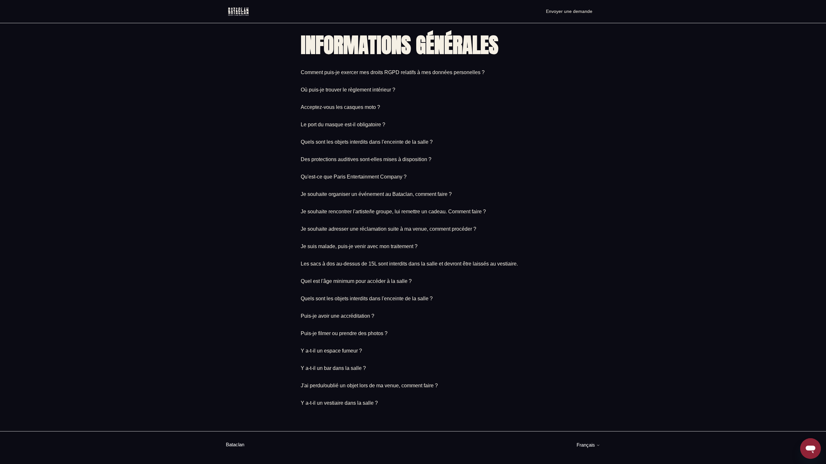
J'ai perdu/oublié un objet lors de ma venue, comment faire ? (369, 385)
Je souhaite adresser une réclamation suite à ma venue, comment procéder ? (388, 229)
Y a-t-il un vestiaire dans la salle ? (339, 403)
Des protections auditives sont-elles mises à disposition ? (366, 159)
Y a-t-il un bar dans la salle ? (333, 368)
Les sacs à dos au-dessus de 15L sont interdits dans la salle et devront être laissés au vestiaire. (409, 263)
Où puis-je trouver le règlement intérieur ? (348, 89)
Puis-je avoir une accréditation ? (337, 316)
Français (586, 445)
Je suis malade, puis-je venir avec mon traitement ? (359, 246)
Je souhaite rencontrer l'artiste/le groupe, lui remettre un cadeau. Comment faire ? (393, 211)
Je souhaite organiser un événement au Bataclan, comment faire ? (376, 194)
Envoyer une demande (569, 11)
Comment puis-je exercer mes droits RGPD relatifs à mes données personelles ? (393, 72)
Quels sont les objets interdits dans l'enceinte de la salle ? (367, 142)
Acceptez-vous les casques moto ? (340, 107)
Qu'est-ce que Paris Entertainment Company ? (354, 176)
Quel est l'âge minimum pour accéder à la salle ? (356, 281)
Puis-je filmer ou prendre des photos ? (344, 333)
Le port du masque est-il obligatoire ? (343, 124)
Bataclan (235, 444)
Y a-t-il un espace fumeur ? (331, 350)
